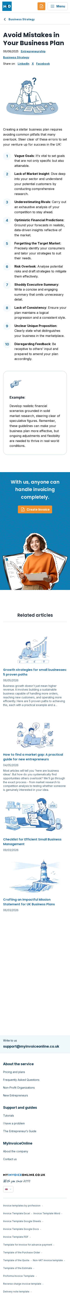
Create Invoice (38, 509)
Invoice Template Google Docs (21, 1229)
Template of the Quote (16, 1260)
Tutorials (8, 1115)
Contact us (10, 1159)
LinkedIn (23, 63)
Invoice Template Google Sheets (22, 1221)
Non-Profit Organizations (19, 1087)
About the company (15, 1151)
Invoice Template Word (46, 1213)
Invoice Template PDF (15, 1236)
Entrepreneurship (33, 51)
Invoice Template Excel (16, 1213)
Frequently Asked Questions (21, 1079)
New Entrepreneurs (15, 1095)
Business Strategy (22, 19)
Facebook (43, 63)
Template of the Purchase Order (21, 1252)
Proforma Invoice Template (18, 1275)
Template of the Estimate (17, 1268)
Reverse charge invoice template (22, 1283)
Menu (60, 6)
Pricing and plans (14, 1072)
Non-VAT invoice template (48, 1260)
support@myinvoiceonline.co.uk (31, 1046)
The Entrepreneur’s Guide (19, 1131)
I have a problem (14, 1123)
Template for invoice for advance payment (27, 1244)
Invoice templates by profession (21, 1205)
